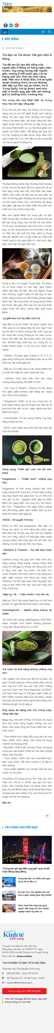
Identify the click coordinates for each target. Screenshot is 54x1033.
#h (47, 816)
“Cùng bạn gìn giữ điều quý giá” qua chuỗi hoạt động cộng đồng (25, 870)
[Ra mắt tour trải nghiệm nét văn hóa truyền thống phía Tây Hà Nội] (9, 896)
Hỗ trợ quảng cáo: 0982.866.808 (24, 991)
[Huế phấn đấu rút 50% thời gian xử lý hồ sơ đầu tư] (9, 882)
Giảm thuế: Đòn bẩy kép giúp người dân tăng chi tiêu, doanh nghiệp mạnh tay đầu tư (33, 908)
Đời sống (11, 39)
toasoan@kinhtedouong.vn (19, 982)
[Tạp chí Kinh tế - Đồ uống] (13, 935)
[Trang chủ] (5, 32)
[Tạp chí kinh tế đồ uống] (7, 3)
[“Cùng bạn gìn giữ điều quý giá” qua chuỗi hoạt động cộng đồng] (27, 850)
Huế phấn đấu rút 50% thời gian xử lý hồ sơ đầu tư (34, 880)
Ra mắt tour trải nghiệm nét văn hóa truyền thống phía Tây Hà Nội (34, 893)
